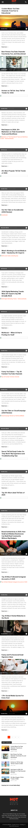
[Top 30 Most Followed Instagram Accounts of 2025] (14, 589)
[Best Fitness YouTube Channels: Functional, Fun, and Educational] (14, 63)
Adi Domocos (4, 149)
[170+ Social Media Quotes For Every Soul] (14, 707)
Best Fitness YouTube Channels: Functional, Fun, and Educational (18, 756)
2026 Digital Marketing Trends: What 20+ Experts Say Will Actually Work (13, 294)
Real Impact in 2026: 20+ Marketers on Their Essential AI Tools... (18, 771)
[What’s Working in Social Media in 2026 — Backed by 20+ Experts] (14, 262)
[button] (2, 2)
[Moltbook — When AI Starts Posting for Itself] (14, 344)
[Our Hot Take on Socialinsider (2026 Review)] (14, 221)
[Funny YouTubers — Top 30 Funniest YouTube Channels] (14, 383)
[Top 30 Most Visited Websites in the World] (14, 627)
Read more (4, 47)
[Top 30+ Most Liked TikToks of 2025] (14, 504)
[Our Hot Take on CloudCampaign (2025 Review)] (14, 422)
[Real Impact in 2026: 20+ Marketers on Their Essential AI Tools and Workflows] (14, 143)
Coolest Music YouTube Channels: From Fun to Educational (10, 11)
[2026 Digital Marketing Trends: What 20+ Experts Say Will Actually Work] (14, 305)
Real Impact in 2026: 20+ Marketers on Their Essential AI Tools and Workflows (13, 132)
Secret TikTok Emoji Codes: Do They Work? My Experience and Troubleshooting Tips (13, 454)
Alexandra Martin (5, 227)
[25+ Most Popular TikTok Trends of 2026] (14, 183)
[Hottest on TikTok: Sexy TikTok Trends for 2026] (14, 102)
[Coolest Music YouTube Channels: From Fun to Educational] (14, 22)
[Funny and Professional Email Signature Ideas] (14, 666)
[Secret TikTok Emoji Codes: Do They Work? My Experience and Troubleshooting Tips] (14, 465)
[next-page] (18, 737)
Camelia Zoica (4, 28)
